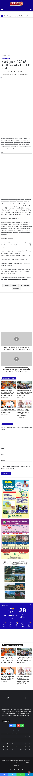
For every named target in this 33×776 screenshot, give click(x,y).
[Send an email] (14, 71)
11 (3, 743)
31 (29, 749)
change (7, 285)
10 (29, 740)
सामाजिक (8, 55)
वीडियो (27, 762)
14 (16, 743)
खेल (24, 762)
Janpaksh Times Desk (9, 71)
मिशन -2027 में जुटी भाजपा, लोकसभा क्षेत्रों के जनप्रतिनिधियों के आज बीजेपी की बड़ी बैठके (7, 393)
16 (25, 743)
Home (4, 55)
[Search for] (31, 9)
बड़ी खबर (10, 762)
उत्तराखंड (20, 762)
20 (12, 746)
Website (3, 460)
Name (3, 448)
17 (29, 743)
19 (7, 746)
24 (29, 746)
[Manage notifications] (29, 772)
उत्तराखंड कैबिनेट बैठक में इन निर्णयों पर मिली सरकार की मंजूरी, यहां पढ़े (8, 411)
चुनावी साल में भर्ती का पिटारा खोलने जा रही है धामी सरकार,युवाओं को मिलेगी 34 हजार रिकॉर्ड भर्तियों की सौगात (23, 412)
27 (12, 749)
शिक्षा (17, 762)
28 (16, 749)
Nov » (17, 753)
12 (7, 743)
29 (21, 749)
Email (3, 454)
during (15, 285)
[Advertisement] (16, 34)
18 (3, 746)
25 (3, 749)
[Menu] (2, 9)
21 (16, 746)
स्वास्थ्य (8, 58)
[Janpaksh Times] (16, 4)
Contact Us (16, 765)
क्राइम (5, 762)
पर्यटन (14, 762)
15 (20, 743)
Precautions (25, 285)
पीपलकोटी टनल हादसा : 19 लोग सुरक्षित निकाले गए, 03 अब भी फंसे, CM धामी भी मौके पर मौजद (24, 393)
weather (16, 288)
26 (7, 749)
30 (25, 749)
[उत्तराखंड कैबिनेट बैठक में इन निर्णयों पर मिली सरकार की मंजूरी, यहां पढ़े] (8, 404)
